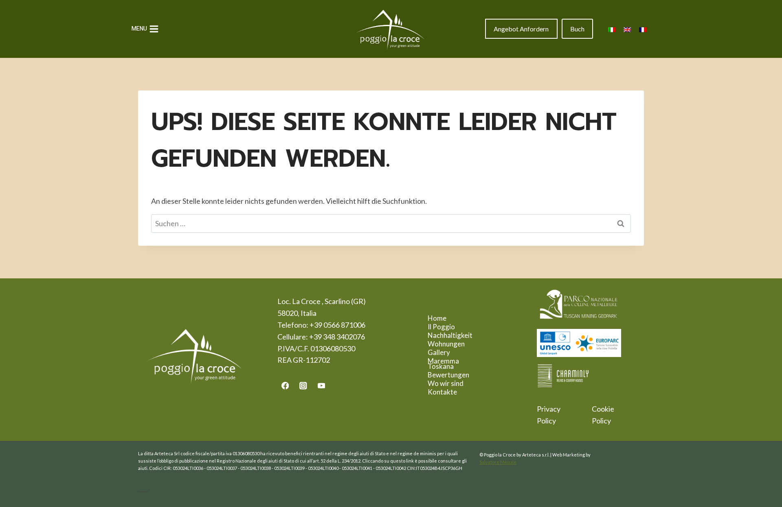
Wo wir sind (445, 383)
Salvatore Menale (497, 462)
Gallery (439, 352)
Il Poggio (441, 326)
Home (437, 318)
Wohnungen (446, 343)
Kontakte (442, 392)
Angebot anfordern (521, 29)
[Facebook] (284, 385)
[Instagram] (303, 385)
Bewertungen (448, 374)
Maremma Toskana (443, 363)
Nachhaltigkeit (450, 335)
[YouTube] (321, 385)
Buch (577, 29)
